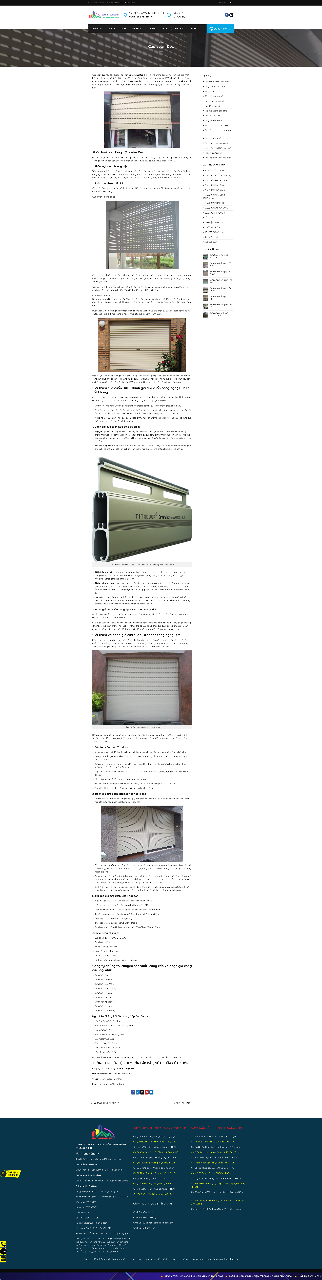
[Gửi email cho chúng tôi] (231, 15)
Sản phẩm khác (212, 237)
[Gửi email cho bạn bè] (142, 1092)
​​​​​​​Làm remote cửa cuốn (215, 101)
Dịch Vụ (111, 28)
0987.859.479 (222, 29)
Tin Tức (152, 28)
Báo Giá (165, 28)
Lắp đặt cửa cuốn (213, 106)
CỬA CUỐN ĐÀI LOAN (214, 185)
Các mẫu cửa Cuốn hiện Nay (218, 175)
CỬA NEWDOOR (212, 217)
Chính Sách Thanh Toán (144, 1228)
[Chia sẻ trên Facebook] (133, 1092)
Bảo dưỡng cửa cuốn (214, 96)
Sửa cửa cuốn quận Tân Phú (221, 297)
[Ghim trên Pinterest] (147, 1092)
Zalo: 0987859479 (83, 1212)
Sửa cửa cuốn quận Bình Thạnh (221, 289)
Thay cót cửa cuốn (213, 138)
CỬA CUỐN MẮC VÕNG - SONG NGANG (215, 196)
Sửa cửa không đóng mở (216, 110)
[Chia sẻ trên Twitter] (138, 1092)
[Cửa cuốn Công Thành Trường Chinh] (104, 15)
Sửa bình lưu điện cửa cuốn (217, 81)
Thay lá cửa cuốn (212, 115)
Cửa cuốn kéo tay (182, 1103)
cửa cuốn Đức (133, 152)
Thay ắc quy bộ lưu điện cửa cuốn (217, 132)
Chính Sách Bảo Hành (143, 1212)
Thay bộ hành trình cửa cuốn (218, 157)
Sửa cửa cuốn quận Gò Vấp (220, 264)
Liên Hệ (193, 28)
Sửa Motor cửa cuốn (214, 91)
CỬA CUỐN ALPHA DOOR (216, 180)
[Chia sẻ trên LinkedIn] (151, 1092)
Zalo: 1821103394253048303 (87, 1217)
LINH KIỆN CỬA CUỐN (214, 222)
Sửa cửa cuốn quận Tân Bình (221, 306)
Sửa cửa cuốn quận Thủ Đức (221, 281)
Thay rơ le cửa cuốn (214, 120)
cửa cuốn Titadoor (116, 747)
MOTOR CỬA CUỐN (213, 227)
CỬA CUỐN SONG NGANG (216, 208)
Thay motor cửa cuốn (215, 86)
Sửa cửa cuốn (211, 242)
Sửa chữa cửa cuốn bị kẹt (216, 125)
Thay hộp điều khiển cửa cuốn (218, 148)
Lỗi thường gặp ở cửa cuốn (106, 1103)
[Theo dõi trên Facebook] (227, 15)
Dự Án (123, 28)
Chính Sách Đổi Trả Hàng (144, 1217)
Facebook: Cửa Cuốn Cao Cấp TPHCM (93, 1228)
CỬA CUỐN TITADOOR (215, 213)
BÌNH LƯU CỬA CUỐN (214, 170)
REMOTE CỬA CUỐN (214, 232)
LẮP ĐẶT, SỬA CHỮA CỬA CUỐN (164, 1063)
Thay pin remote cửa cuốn (217, 143)
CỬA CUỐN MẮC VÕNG (215, 190)
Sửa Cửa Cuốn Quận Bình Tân (219, 256)
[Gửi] (231, 3)
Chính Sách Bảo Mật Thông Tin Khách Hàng (153, 1222)
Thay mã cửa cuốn (213, 153)
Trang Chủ (97, 28)
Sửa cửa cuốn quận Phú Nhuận (221, 272)
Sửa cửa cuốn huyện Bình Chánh (219, 314)
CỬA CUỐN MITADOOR (215, 203)
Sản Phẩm (136, 28)
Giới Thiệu (179, 28)
